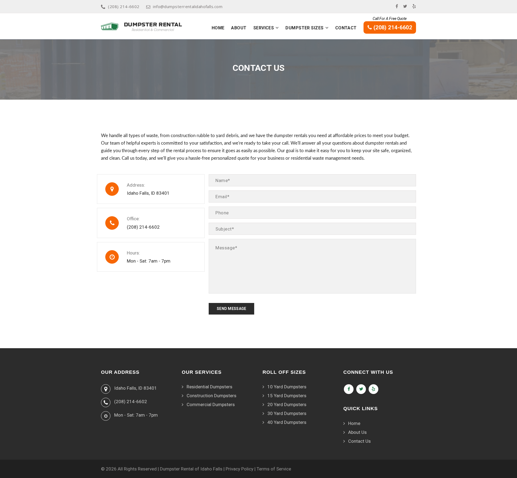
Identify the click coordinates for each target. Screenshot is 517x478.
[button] (277, 27)
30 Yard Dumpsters (286, 413)
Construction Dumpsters (211, 395)
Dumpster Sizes (304, 27)
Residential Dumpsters (209, 386)
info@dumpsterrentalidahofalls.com (187, 6)
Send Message (231, 308)
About (238, 27)
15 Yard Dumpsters (286, 395)
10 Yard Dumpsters (286, 386)
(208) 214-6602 (123, 6)
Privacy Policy (239, 469)
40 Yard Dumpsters (286, 422)
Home (218, 27)
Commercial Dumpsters (211, 404)
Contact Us (359, 441)
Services (263, 27)
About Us (357, 432)
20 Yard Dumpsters (286, 404)
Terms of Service (274, 469)
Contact (346, 27)
